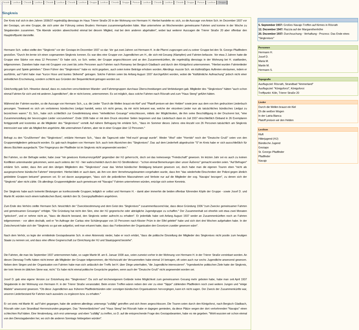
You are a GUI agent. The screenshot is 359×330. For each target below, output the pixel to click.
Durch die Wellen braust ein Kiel (277, 106)
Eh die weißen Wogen (271, 111)
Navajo (262, 160)
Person (136, 2)
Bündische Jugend (269, 143)
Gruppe (93, 2)
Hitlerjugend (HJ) (268, 138)
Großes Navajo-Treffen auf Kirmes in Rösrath (298, 24)
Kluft (261, 134)
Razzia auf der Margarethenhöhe (290, 29)
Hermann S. (265, 69)
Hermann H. (265, 52)
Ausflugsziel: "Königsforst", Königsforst (281, 88)
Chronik (5, 2)
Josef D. (263, 56)
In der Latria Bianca (269, 115)
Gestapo (263, 147)
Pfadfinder (264, 156)
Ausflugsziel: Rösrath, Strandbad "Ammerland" (285, 83)
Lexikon (16, 2)
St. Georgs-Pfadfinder (271, 151)
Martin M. (263, 65)
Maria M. (263, 61)
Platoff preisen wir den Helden (276, 120)
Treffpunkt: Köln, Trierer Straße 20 (278, 92)
